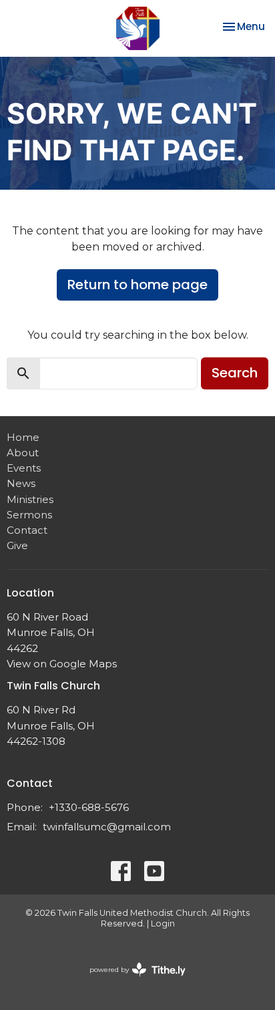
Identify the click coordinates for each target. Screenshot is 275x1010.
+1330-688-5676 (89, 807)
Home (23, 437)
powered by (131, 981)
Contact (27, 530)
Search (235, 372)
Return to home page (137, 284)
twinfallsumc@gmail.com (107, 826)
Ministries (30, 499)
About (23, 452)
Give (17, 545)
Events (24, 468)
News (21, 483)
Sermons (29, 514)
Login (163, 923)
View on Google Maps (62, 663)
